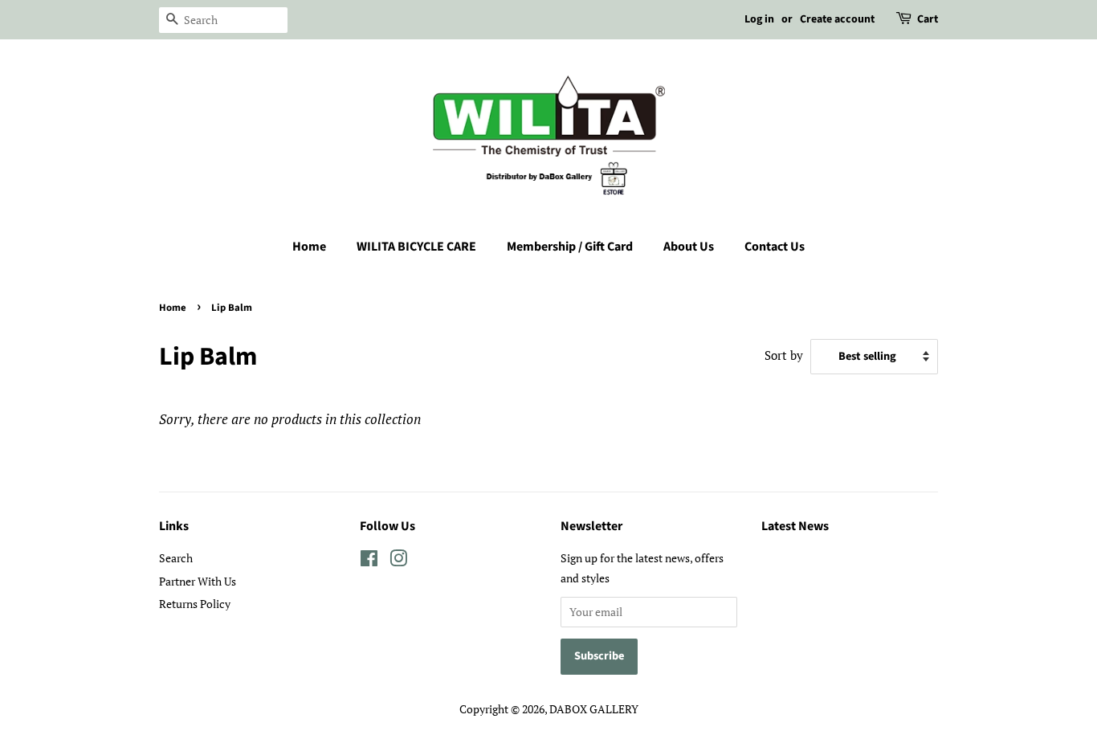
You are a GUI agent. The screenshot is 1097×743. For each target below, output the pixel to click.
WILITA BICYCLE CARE (416, 246)
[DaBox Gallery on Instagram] (398, 561)
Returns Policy (194, 603)
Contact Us (774, 246)
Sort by (784, 355)
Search (176, 557)
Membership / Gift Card (570, 246)
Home (309, 246)
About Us (688, 246)
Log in (759, 19)
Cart (927, 19)
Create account (837, 19)
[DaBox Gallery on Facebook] (369, 561)
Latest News (795, 526)
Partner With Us (197, 581)
